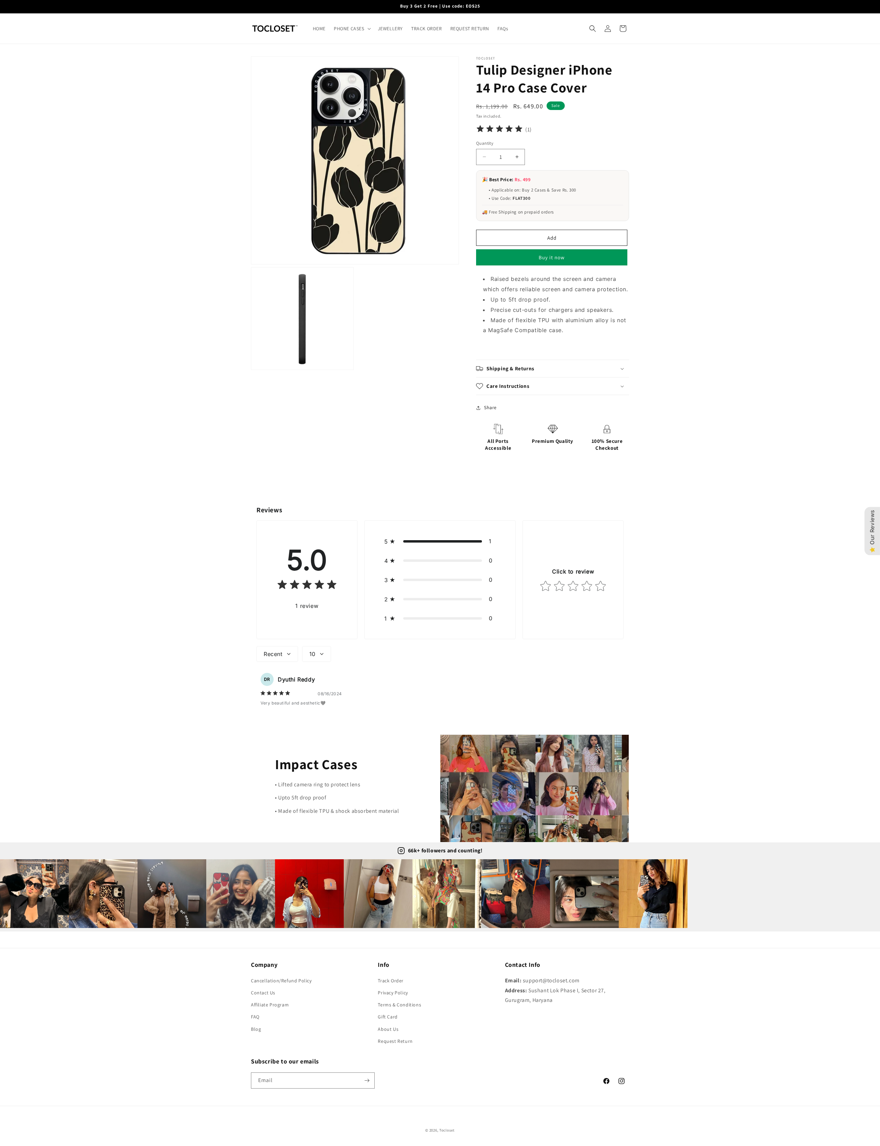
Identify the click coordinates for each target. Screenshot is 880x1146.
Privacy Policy (393, 992)
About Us (388, 1029)
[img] (499, 130)
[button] (352, 28)
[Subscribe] (366, 1080)
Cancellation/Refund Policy (281, 980)
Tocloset (447, 1130)
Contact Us (263, 992)
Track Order (391, 980)
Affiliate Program (270, 1004)
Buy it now (552, 257)
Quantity (484, 143)
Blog (256, 1029)
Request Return (395, 1041)
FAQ (255, 1017)
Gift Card (387, 1017)
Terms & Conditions (399, 1004)
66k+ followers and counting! (445, 850)
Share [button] (490, 407)
